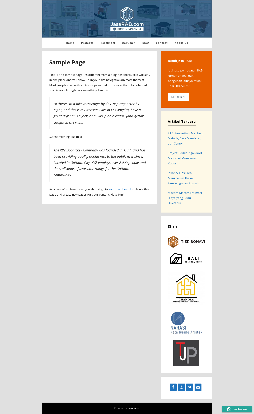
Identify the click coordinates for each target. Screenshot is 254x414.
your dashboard (120, 189)
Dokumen (128, 42)
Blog (145, 42)
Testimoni (107, 42)
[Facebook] (173, 387)
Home (70, 42)
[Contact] (198, 387)
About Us (181, 42)
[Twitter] (189, 387)
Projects (87, 42)
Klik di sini (178, 97)
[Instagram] (181, 387)
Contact (162, 42)
